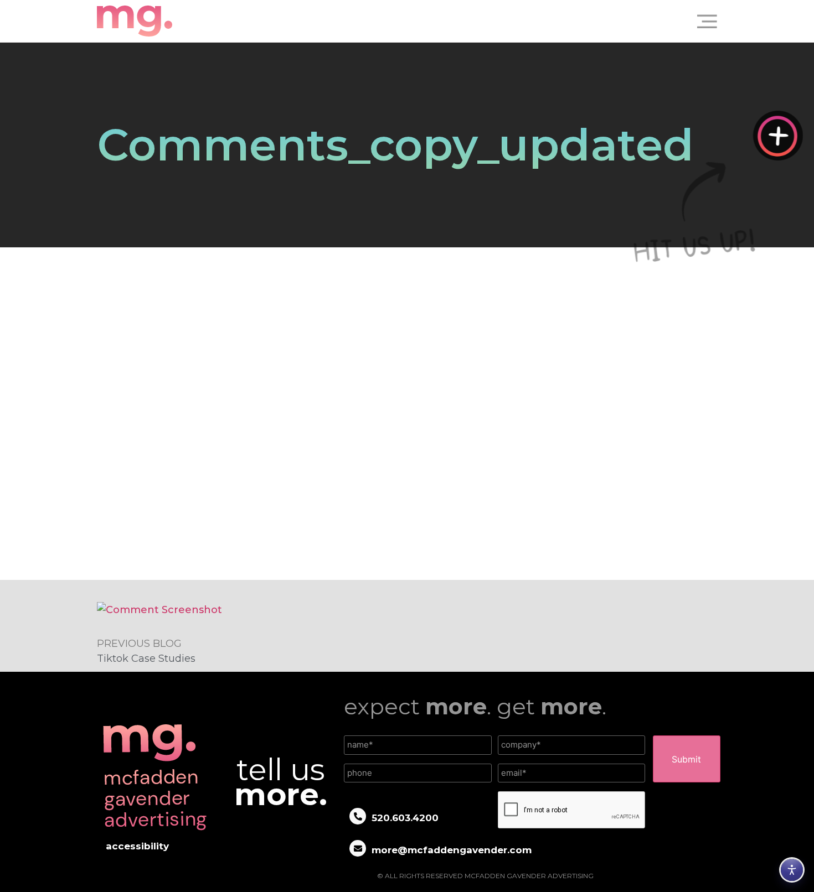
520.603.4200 (405, 817)
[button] (702, 21)
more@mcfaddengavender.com (452, 849)
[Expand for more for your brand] (778, 135)
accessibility (137, 846)
